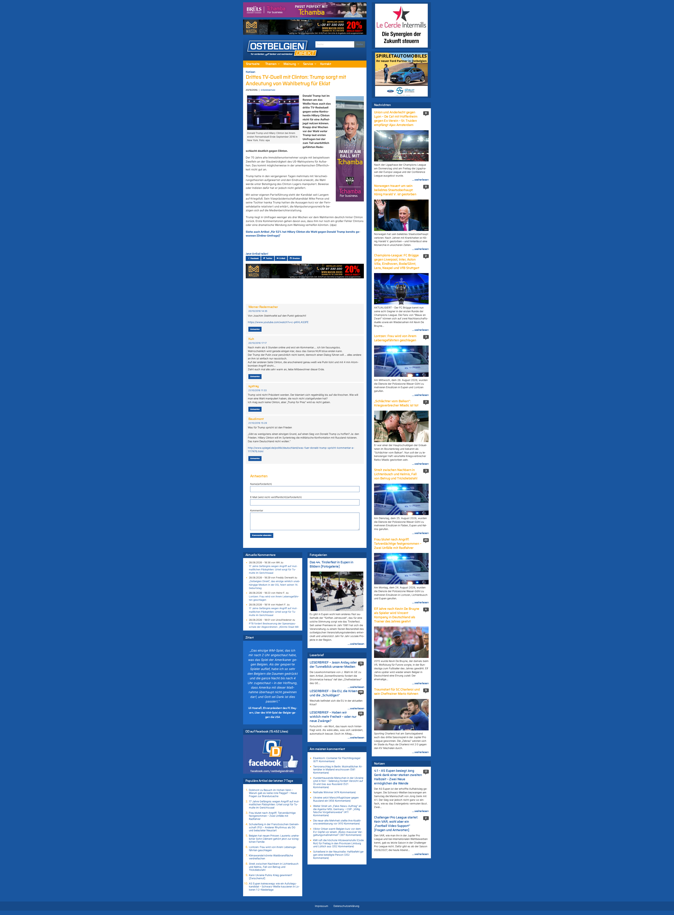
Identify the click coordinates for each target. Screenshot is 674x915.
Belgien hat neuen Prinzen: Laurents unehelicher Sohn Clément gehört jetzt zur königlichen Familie (274, 838)
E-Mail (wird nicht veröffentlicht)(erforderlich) (276, 497)
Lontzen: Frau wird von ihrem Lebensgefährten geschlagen (274, 598)
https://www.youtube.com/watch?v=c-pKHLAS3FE (278, 322)
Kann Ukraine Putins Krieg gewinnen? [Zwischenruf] (270, 877)
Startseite (253, 64)
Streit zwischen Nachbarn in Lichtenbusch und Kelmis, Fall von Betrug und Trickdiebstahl (274, 866)
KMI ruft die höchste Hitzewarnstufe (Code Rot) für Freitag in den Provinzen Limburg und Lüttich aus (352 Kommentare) (338, 843)
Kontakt (325, 64)
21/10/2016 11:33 (257, 390)
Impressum (321, 905)
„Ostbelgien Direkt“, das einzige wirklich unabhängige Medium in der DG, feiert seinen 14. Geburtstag (274, 584)
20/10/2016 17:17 (257, 343)
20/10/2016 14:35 (257, 311)
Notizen (250, 72)
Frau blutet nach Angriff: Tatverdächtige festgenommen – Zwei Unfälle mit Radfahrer (272, 815)
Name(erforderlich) (261, 483)
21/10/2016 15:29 (257, 423)
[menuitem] (252, 64)
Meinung (289, 64)
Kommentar (256, 510)
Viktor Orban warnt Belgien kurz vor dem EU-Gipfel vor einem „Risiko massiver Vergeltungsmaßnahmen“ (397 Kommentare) (337, 831)
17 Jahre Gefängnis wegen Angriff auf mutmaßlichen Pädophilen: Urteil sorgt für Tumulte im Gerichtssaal (273, 569)
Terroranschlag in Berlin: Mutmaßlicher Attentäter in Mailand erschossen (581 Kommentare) (337, 769)
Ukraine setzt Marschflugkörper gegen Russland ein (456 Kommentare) (336, 799)
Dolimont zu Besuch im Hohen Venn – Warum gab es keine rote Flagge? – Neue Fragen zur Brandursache (273, 793)
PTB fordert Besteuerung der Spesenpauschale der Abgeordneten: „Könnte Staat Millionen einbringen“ (274, 627)
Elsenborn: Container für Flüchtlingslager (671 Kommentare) (337, 760)
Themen (271, 64)
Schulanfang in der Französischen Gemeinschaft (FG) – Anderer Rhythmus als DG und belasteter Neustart (274, 827)
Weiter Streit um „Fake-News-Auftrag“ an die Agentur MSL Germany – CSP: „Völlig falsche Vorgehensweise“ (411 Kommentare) (337, 810)
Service (308, 64)
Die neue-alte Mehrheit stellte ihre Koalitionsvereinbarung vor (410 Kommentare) (337, 822)
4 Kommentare (268, 90)
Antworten (255, 329)
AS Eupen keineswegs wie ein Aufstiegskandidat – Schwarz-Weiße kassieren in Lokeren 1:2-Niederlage (274, 886)
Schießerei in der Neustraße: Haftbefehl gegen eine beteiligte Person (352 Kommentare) (338, 854)
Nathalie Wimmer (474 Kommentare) (334, 792)
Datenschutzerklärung (346, 905)
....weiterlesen (356, 643)
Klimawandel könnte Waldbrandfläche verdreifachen (271, 857)
